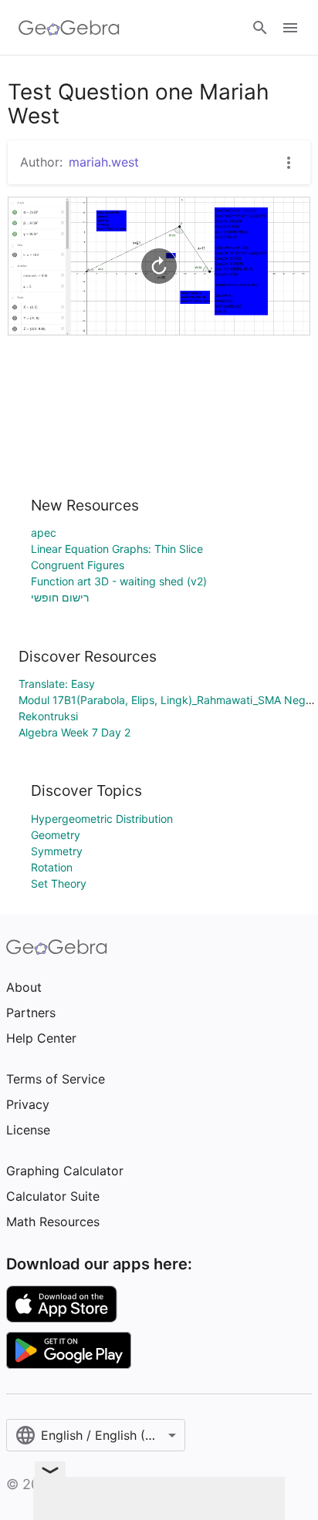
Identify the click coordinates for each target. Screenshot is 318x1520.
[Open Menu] (290, 28)
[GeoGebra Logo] (69, 27)
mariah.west (104, 162)
